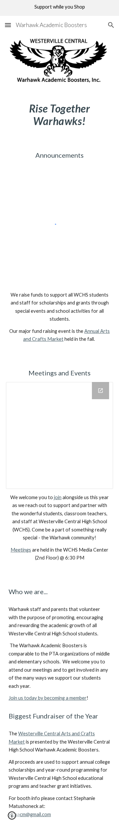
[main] (59, 115)
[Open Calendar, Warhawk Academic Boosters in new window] (100, 390)
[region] (59, 8)
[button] (8, 25)
